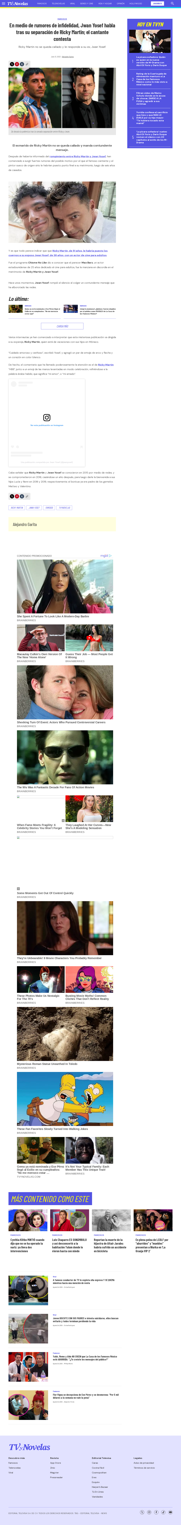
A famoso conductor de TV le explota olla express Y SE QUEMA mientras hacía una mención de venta (84, 1281)
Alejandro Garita (68, 56)
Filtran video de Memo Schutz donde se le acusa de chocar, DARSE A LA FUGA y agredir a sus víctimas (150, 98)
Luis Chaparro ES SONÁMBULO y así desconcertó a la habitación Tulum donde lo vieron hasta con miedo (69, 1245)
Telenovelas (58, 3)
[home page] (17, 3)
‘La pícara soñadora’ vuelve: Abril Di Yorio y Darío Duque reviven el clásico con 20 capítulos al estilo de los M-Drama (151, 137)
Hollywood (136, 3)
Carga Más (62, 326)
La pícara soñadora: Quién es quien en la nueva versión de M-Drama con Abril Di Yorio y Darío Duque (151, 61)
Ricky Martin (17, 507)
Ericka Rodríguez (69, 1287)
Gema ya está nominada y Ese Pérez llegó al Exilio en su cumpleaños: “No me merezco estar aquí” (42, 311)
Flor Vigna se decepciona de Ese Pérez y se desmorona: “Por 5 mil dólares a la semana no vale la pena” (86, 1396)
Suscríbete (157, 3)
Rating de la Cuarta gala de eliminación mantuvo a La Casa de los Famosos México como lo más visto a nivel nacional (151, 79)
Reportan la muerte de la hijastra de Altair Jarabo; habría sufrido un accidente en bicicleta (110, 1245)
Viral (72, 3)
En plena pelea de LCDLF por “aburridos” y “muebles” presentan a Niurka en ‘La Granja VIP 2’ (152, 1245)
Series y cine (86, 3)
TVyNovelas (64, 507)
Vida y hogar (105, 3)
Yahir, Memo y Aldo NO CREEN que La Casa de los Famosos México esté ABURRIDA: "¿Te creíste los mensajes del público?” (85, 1358)
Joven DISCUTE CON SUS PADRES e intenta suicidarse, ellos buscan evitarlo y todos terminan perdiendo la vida (85, 1320)
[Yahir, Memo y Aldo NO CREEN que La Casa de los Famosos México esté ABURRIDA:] (28, 1367)
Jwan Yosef (34, 507)
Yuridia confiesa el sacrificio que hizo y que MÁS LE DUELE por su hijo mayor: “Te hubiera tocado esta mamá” (152, 118)
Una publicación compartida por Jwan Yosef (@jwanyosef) (47, 462)
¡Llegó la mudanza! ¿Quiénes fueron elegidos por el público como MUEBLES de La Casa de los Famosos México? (98, 311)
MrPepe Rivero (68, 1363)
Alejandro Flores (69, 1402)
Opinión (120, 3)
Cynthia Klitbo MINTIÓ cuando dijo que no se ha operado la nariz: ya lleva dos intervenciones (27, 1245)
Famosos (42, 3)
